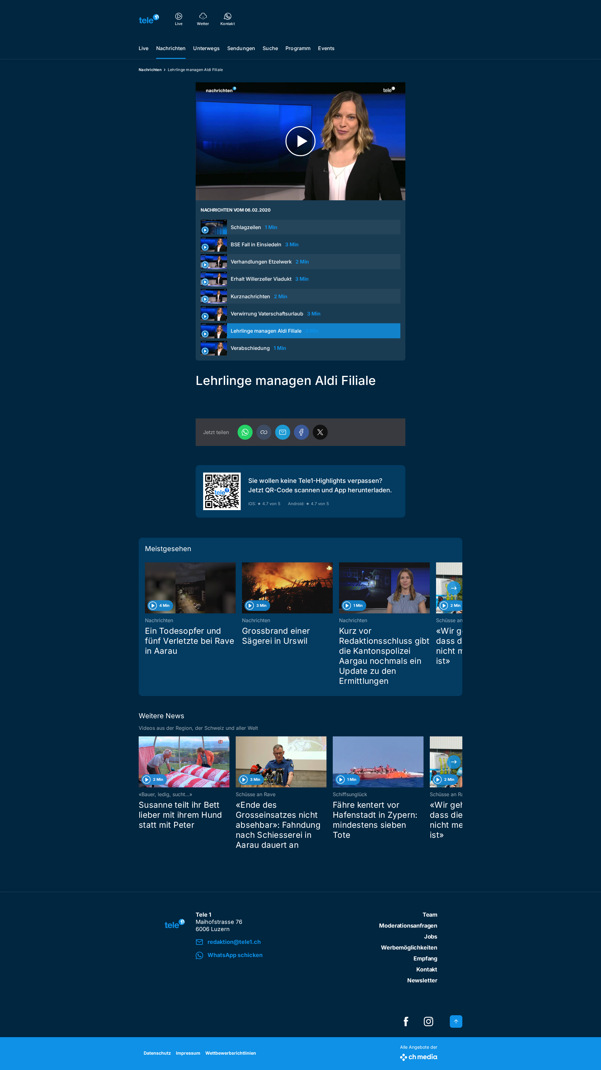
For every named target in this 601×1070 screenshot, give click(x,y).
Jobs (430, 936)
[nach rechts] (454, 588)
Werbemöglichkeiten (409, 947)
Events (326, 48)
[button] (263, 432)
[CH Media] (418, 1056)
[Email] (282, 432)
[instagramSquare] (428, 1021)
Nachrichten (171, 48)
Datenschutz (157, 1053)
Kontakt (426, 969)
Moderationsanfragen (408, 925)
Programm (298, 48)
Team (430, 914)
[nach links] (147, 588)
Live (144, 48)
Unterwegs (206, 48)
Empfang (425, 958)
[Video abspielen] (300, 141)
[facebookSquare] (406, 1021)
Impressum (188, 1053)
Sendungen (241, 48)
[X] (320, 432)
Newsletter (422, 980)
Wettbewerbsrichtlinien (230, 1053)
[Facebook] (301, 432)
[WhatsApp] (245, 432)
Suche (270, 48)
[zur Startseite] (149, 18)
